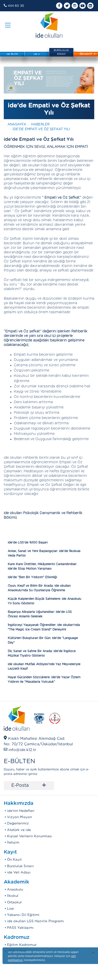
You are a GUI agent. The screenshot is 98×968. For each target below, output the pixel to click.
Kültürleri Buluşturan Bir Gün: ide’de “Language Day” (43, 640)
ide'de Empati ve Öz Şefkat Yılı (41, 129)
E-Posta (28, 785)
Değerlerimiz (18, 823)
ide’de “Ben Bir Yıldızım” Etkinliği (32, 577)
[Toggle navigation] (8, 25)
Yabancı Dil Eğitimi (23, 915)
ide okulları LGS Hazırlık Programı (35, 921)
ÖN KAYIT (86, 54)
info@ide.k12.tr (22, 750)
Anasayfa (17, 124)
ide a (37, 54)
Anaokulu (15, 889)
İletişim (13, 842)
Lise (10, 908)
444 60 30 (16, 5)
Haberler (40, 124)
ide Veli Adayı (19, 872)
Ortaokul (14, 902)
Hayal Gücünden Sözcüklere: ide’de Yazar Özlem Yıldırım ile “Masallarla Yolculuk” (44, 679)
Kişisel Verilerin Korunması (29, 836)
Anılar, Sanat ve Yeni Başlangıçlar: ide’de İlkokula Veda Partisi (44, 553)
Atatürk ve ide (19, 830)
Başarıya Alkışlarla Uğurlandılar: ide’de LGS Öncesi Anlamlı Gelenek (40, 614)
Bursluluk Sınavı (20, 866)
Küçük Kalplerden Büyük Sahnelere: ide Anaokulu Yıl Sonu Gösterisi (44, 601)
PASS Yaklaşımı (20, 928)
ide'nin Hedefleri (20, 811)
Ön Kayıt (14, 859)
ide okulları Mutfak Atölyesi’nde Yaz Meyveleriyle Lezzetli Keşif (44, 666)
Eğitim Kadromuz (22, 945)
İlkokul (12, 896)
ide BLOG (12, 54)
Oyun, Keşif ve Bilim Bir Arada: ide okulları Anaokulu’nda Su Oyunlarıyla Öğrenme (39, 588)
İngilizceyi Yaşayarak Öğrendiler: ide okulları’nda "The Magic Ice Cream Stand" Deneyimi (44, 627)
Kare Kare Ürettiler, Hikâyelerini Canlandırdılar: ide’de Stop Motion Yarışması (42, 566)
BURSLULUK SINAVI (61, 52)
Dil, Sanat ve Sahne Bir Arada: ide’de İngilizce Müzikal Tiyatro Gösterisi (42, 653)
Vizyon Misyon (19, 817)
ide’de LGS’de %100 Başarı (28, 542)
